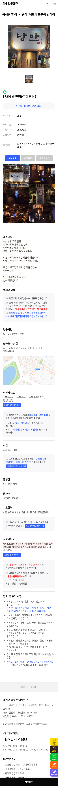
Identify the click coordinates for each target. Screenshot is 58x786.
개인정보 (23, 687)
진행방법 (28, 158)
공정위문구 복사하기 (12, 554)
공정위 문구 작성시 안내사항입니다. (21, 764)
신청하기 (29, 782)
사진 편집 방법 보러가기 (16, 466)
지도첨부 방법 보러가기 (35, 525)
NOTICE (9, 759)
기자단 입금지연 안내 (14, 773)
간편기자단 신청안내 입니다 (17, 769)
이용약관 (34, 687)
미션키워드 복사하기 (12, 405)
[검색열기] (46, 4)
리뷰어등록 (44, 158)
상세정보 (13, 158)
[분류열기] (54, 4)
